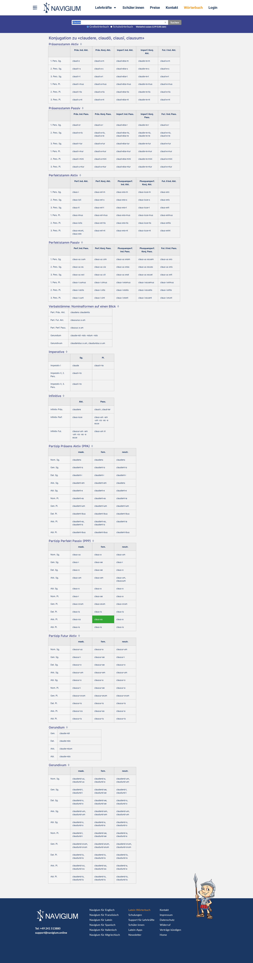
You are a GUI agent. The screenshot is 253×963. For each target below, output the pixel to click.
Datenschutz (167, 920)
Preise (155, 8)
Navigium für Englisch (101, 910)
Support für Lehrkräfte (141, 920)
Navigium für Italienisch (103, 930)
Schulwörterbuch (123, 26)
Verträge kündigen (170, 930)
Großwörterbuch (99, 26)
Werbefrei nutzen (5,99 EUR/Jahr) (151, 27)
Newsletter (134, 935)
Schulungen (135, 915)
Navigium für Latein (100, 920)
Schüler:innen (133, 8)
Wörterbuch (193, 8)
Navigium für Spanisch (102, 925)
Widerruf (165, 925)
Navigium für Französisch (104, 915)
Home (163, 935)
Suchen (174, 22)
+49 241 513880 (50, 928)
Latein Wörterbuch (139, 910)
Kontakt (172, 8)
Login (212, 8)
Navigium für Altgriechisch (104, 935)
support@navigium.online (51, 932)
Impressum (166, 915)
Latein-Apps (135, 930)
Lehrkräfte (103, 8)
